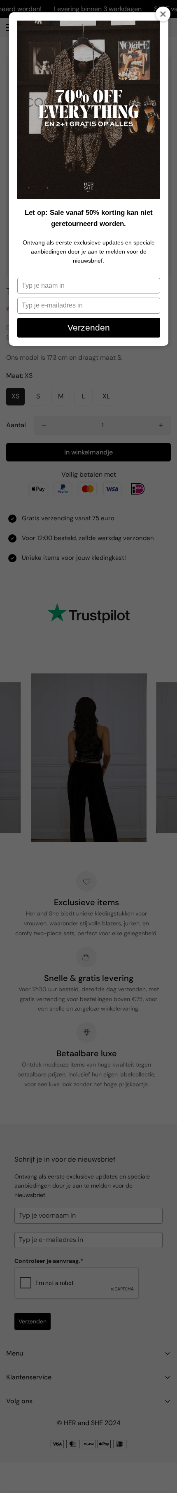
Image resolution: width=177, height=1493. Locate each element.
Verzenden (89, 327)
